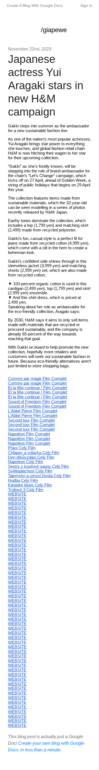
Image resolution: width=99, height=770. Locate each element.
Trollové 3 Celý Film (25, 490)
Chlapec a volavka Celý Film (33, 452)
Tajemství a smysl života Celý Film (39, 476)
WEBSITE (17, 494)
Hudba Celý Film (23, 480)
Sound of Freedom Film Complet (37, 401)
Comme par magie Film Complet (37, 378)
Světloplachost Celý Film (30, 471)
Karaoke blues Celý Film (30, 485)
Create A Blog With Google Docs (35, 5)
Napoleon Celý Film (25, 462)
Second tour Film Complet (31, 420)
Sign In (86, 5)
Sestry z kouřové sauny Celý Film (38, 466)
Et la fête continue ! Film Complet (37, 388)
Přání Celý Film (22, 448)
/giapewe (54, 29)
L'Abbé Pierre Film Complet (32, 411)
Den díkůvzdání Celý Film (31, 457)
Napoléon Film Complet (29, 434)
